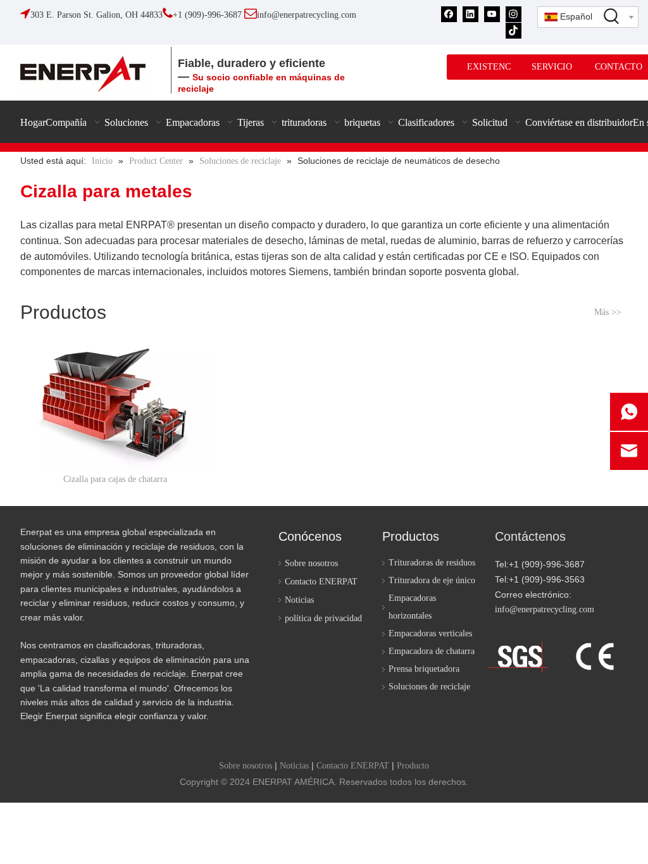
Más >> (607, 312)
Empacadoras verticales (430, 633)
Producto (413, 765)
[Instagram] (513, 14)
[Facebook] (449, 14)
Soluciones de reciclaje (429, 686)
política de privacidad (323, 618)
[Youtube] (492, 14)
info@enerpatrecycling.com (544, 609)
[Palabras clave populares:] (611, 15)
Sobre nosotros (311, 563)
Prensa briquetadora (424, 669)
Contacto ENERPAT (321, 581)
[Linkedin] (470, 14)
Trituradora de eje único (432, 580)
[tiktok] (513, 30)
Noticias (299, 600)
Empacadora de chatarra (432, 651)
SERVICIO (552, 66)
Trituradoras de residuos (432, 562)
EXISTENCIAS (496, 66)
